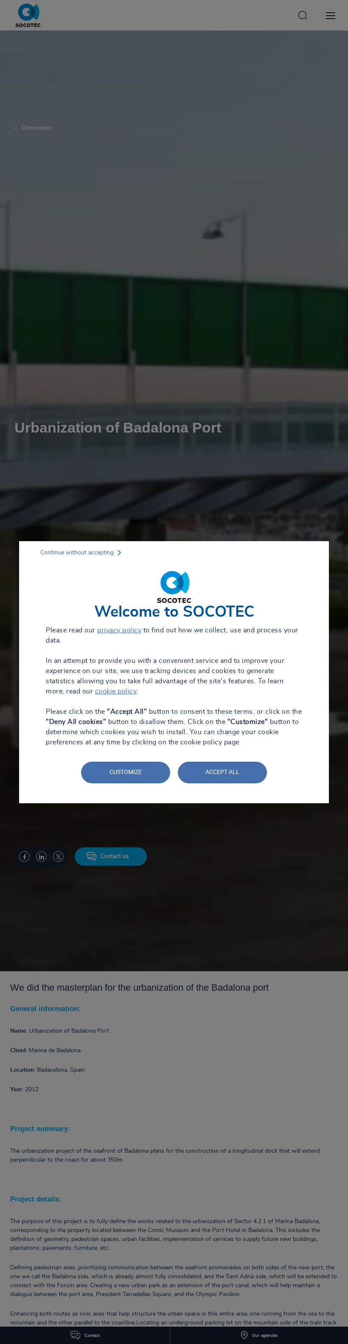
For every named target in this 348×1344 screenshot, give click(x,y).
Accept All (222, 771)
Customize (125, 771)
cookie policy (116, 691)
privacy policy (119, 630)
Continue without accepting (77, 553)
